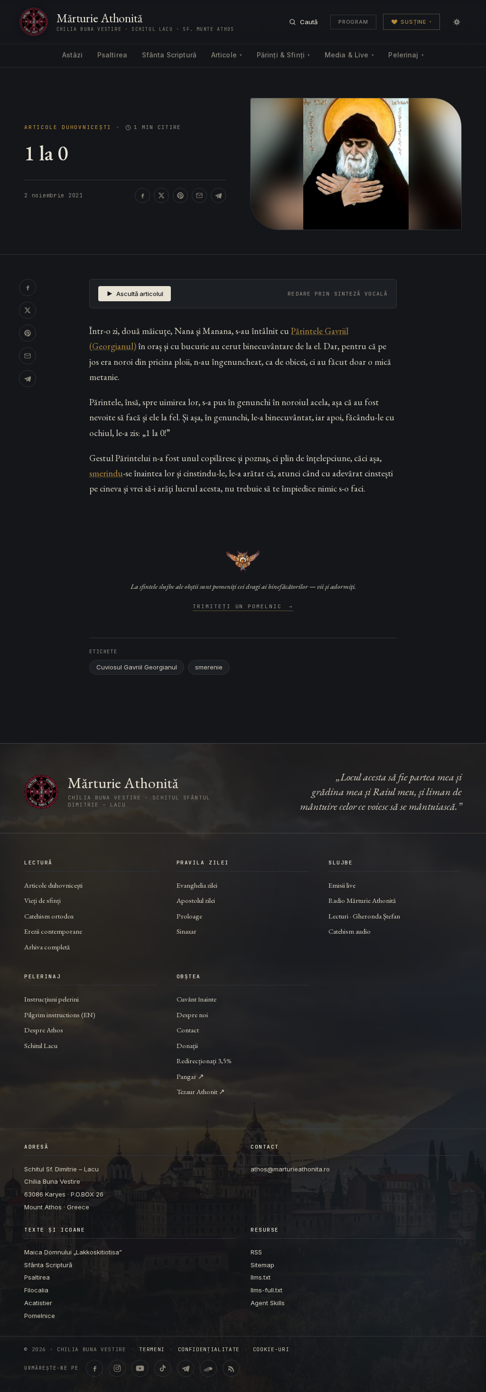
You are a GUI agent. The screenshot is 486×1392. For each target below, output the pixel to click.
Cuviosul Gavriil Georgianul (136, 667)
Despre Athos (43, 1029)
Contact (188, 1029)
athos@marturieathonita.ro (290, 1169)
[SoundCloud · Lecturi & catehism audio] (208, 1368)
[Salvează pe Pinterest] (180, 195)
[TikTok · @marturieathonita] (162, 1368)
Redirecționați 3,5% (204, 1060)
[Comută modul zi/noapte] (457, 22)
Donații (187, 1045)
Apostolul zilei (196, 900)
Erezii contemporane (53, 931)
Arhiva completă (47, 946)
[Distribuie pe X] (161, 195)
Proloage (189, 915)
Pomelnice (39, 1315)
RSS (256, 1252)
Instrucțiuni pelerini (51, 998)
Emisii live (341, 885)
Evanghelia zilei (197, 885)
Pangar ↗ (190, 1076)
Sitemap (262, 1265)
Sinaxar (186, 931)
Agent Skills (268, 1303)
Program (353, 22)
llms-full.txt (266, 1290)
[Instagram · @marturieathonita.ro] (117, 1368)
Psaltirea (112, 55)
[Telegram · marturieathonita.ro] (185, 1368)
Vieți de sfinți (42, 900)
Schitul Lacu (40, 1045)
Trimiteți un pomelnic (243, 607)
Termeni (152, 1349)
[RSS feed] (231, 1368)
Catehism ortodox (49, 915)
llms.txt (261, 1277)
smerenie (209, 667)
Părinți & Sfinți (283, 55)
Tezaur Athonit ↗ (201, 1091)
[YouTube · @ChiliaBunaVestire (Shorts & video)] (140, 1368)
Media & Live (349, 55)
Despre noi (192, 1014)
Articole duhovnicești (68, 127)
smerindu (106, 473)
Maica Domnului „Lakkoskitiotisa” (73, 1252)
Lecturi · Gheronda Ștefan (364, 915)
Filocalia (36, 1290)
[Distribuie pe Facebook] (142, 195)
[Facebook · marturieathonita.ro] (94, 1368)
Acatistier (38, 1303)
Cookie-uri (271, 1349)
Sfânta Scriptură (169, 55)
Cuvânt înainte (196, 998)
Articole (226, 55)
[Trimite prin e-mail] (199, 195)
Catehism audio (349, 931)
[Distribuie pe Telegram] (218, 195)
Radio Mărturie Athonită (362, 900)
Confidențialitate (209, 1349)
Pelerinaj (405, 55)
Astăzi (72, 55)
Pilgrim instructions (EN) (59, 1014)
